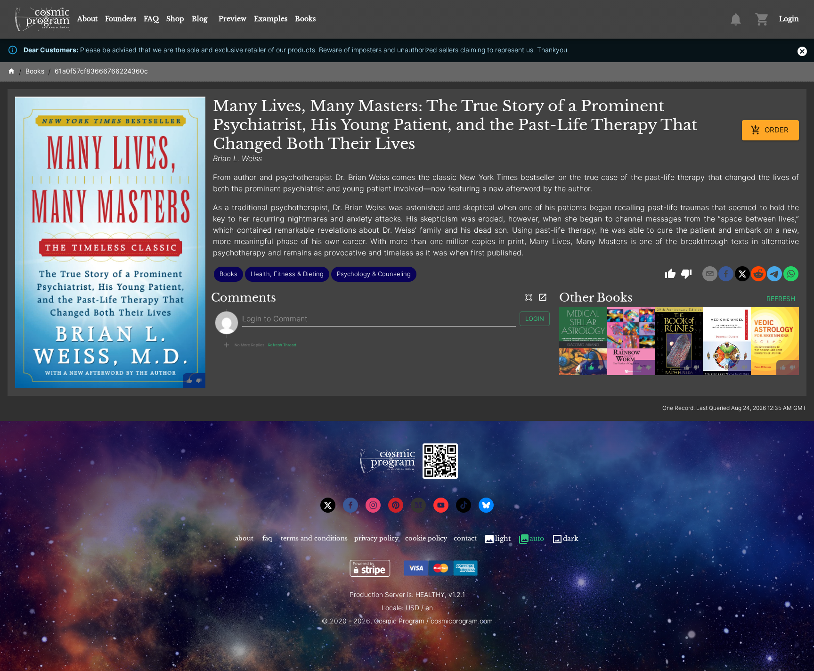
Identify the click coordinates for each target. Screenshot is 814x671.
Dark (570, 538)
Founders (120, 19)
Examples (270, 19)
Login (789, 19)
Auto (536, 538)
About (87, 19)
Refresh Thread (282, 345)
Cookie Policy (426, 538)
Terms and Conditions (314, 538)
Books (305, 19)
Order (777, 129)
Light (503, 538)
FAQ (151, 19)
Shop (175, 19)
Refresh (780, 299)
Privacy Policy (376, 538)
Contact (465, 538)
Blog (199, 19)
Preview (232, 19)
